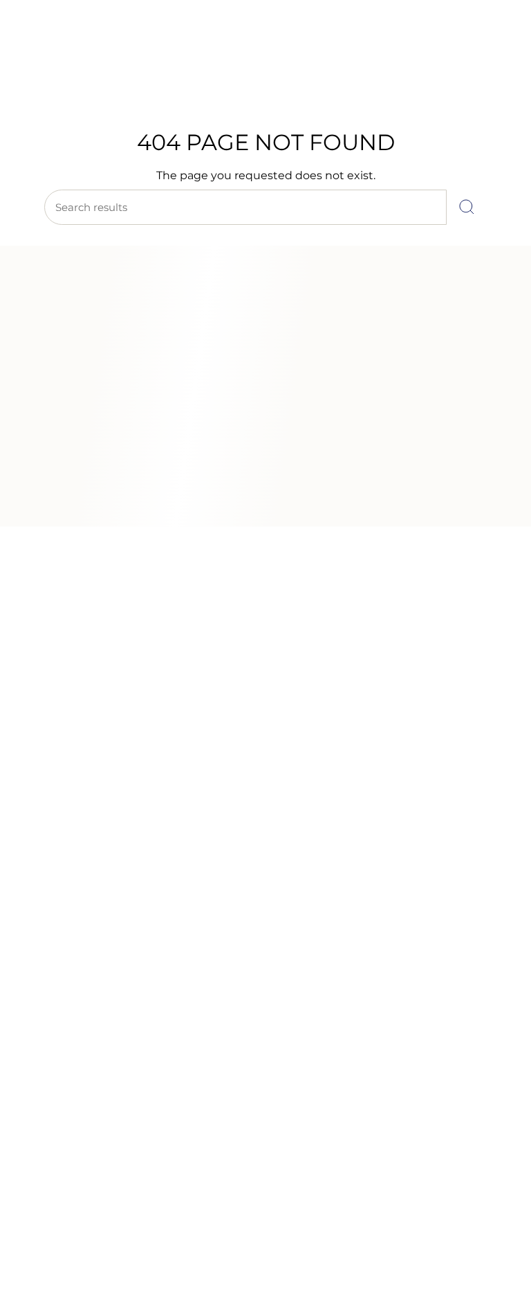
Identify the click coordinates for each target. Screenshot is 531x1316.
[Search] (467, 207)
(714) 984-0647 (54, 45)
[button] (65, 128)
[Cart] (502, 90)
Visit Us (110, 45)
